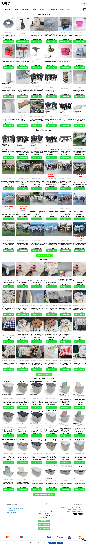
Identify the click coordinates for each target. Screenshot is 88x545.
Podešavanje (68, 542)
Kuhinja (42, 9)
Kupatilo (15, 9)
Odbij (60, 542)
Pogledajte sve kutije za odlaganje (44, 494)
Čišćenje (34, 9)
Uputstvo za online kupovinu (15, 508)
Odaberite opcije (23, 41)
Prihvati (52, 542)
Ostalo (61, 9)
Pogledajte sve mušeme (44, 374)
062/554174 (78, 507)
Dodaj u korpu (8, 41)
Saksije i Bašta (24, 9)
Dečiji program (51, 9)
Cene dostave (11, 510)
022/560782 (78, 509)
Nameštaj (6, 9)
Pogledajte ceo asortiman (44, 255)
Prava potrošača (11, 512)
